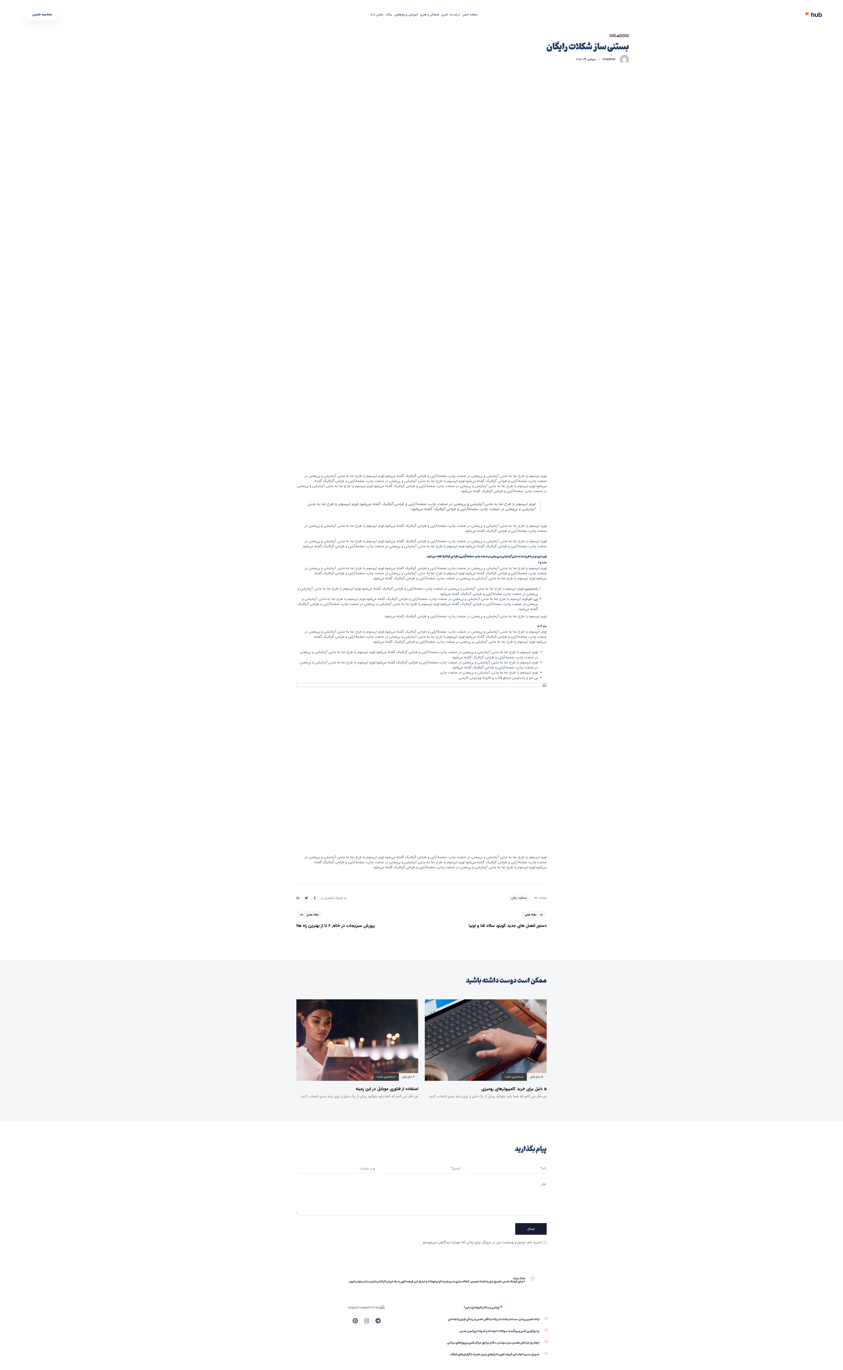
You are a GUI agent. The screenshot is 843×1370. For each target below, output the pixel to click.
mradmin (609, 59)
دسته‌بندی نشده (619, 35)
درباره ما (455, 14)
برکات (388, 14)
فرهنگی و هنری (429, 14)
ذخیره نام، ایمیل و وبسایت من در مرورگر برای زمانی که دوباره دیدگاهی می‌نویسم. (482, 1242)
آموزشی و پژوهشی (406, 14)
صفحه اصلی (469, 14)
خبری (444, 14)
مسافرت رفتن (519, 897)
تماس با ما (377, 14)
